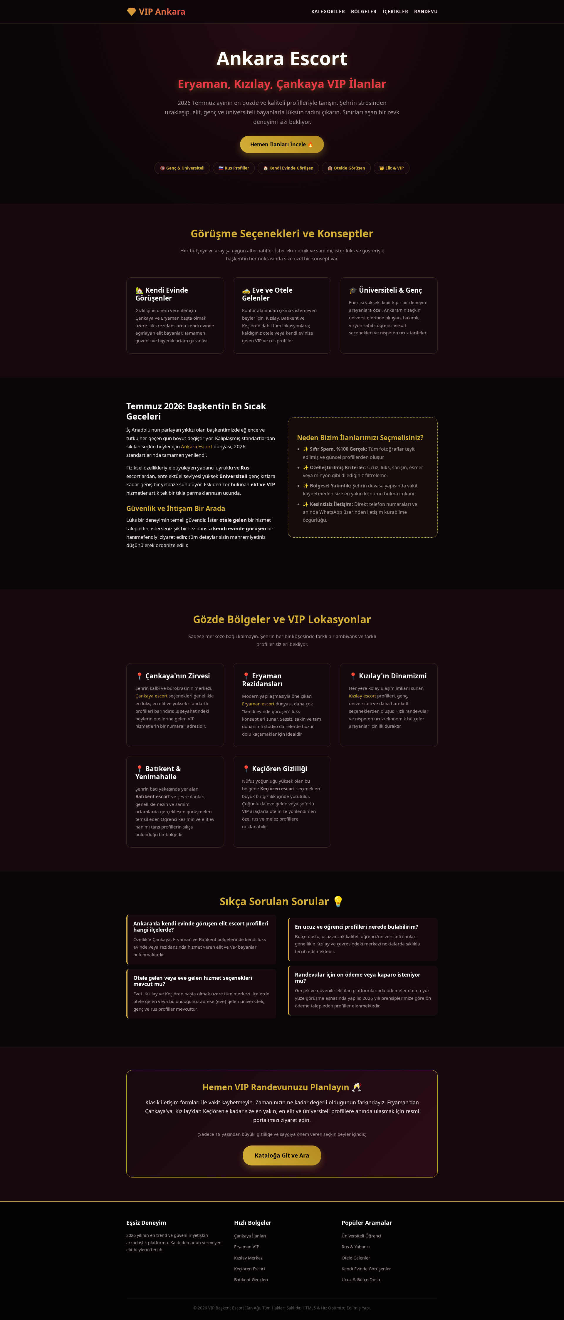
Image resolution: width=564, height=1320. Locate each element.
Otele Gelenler (356, 1258)
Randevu (426, 11)
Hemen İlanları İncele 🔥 (282, 144)
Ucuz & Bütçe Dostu (362, 1279)
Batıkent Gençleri (251, 1279)
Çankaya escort (151, 696)
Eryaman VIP (246, 1246)
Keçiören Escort (249, 1269)
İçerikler (395, 11)
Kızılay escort (362, 696)
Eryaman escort (258, 704)
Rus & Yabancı (356, 1246)
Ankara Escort (196, 446)
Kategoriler (328, 11)
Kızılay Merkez (248, 1258)
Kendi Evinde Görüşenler (366, 1269)
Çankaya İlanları (250, 1236)
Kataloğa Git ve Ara (282, 1155)
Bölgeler (364, 11)
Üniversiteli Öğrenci (361, 1236)
